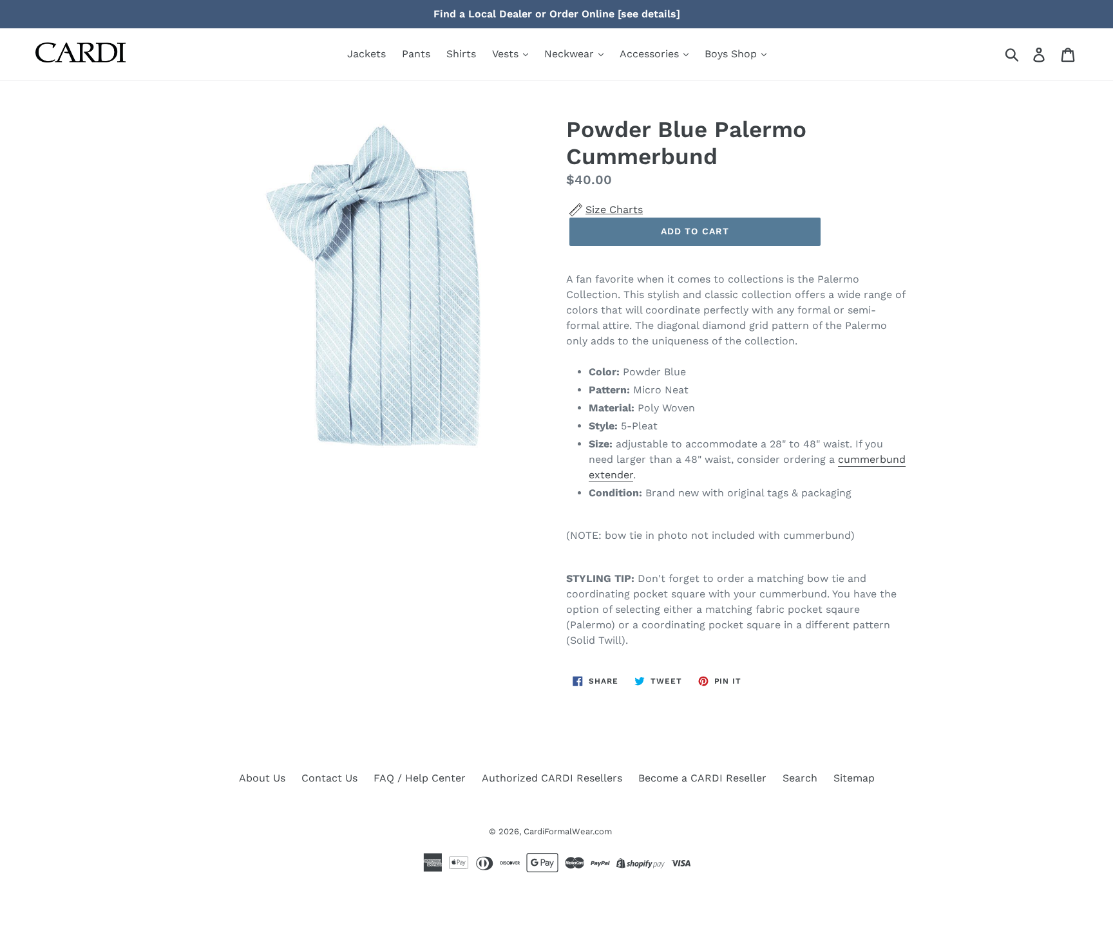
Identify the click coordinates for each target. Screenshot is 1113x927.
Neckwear (570, 54)
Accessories (651, 54)
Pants (416, 54)
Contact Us (329, 778)
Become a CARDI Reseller (702, 778)
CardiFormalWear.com (568, 831)
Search (800, 778)
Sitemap (854, 778)
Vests (507, 54)
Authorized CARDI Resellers (552, 778)
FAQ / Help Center (420, 778)
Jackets (366, 54)
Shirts (461, 54)
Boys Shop (732, 54)
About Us (262, 778)
